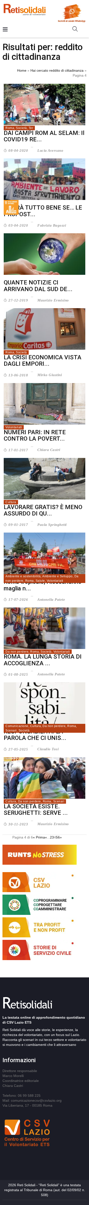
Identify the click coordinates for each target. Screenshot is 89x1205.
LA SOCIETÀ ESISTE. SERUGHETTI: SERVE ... (36, 809)
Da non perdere (16, 651)
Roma (9, 128)
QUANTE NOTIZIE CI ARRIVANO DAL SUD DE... (38, 285)
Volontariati (13, 427)
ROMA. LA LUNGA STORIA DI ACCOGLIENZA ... (43, 660)
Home (21, 70)
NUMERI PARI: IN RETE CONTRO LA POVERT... (35, 435)
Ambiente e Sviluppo (57, 576)
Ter (31, 128)
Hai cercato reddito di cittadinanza (57, 70)
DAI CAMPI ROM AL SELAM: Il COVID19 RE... (44, 136)
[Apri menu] (5, 30)
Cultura (10, 502)
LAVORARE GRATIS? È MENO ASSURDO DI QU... (43, 510)
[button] (77, 30)
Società (21, 128)
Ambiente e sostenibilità (23, 576)
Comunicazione (16, 726)
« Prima (39, 837)
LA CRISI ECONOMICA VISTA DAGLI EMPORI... (42, 360)
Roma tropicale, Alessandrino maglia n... (43, 585)
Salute (40, 580)
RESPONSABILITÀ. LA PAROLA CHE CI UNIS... (35, 734)
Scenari (11, 730)
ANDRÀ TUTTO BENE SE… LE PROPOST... (43, 210)
